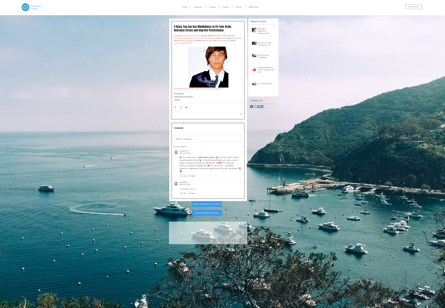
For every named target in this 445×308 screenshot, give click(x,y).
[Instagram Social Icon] (258, 106)
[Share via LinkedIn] (186, 107)
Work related (179, 93)
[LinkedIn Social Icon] (262, 106)
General (177, 100)
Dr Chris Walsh (243, 296)
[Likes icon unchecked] (181, 176)
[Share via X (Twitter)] (181, 107)
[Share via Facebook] (175, 107)
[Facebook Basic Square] (251, 106)
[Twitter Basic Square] (255, 106)
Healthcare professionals (183, 97)
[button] (253, 7)
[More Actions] (240, 152)
